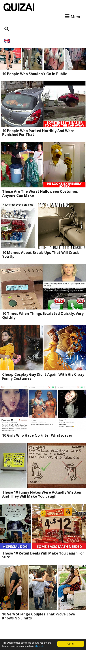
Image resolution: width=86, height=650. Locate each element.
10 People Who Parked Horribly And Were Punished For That (38, 132)
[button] (43, 40)
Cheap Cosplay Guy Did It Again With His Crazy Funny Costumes (43, 376)
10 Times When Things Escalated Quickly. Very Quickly (43, 315)
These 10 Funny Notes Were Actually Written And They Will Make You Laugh (41, 494)
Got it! (70, 643)
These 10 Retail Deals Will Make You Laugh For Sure (43, 555)
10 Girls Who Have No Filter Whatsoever (37, 435)
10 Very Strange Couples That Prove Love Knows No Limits (38, 616)
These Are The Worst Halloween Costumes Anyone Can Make (40, 193)
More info (39, 646)
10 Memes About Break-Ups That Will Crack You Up (40, 254)
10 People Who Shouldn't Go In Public (34, 73)
